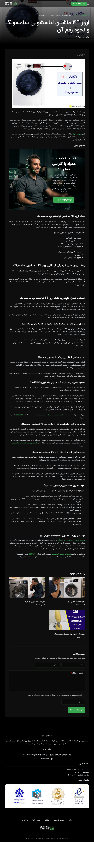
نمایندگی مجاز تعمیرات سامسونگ (24, 443)
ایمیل (55, 665)
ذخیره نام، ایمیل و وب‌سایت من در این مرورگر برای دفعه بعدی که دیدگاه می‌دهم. (55, 695)
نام (82, 665)
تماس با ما (36, 820)
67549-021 (19, 415)
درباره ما (25, 820)
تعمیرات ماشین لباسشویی (61, 554)
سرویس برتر (77, 134)
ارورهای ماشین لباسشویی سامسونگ (71, 540)
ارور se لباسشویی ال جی (35, 601)
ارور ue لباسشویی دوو (76, 601)
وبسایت (80, 702)
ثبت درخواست (80, 4)
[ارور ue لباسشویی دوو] (67, 587)
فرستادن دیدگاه (76, 710)
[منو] (88, 4)
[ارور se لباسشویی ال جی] (27, 587)
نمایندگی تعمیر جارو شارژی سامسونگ (69, 634)
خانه (70, 820)
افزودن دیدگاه (77, 673)
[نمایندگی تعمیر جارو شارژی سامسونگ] (67, 620)
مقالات (47, 820)
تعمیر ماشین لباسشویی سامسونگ (50, 415)
